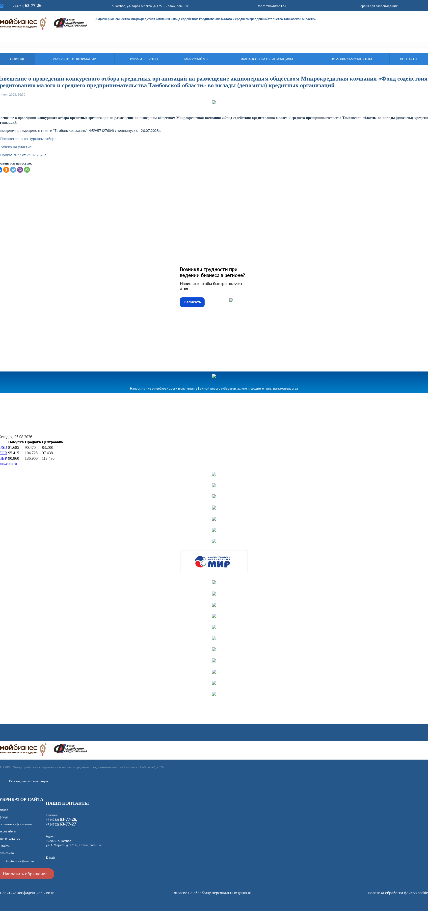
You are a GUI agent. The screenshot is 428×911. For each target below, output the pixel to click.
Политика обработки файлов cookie (398, 892)
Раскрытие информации (74, 59)
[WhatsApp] (27, 170)
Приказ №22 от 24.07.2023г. (23, 155)
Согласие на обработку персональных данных (211, 892)
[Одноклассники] (6, 170)
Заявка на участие (16, 146)
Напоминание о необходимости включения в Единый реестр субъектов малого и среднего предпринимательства (214, 388)
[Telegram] (13, 170)
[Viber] (20, 170)
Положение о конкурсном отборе (28, 138)
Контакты (408, 59)
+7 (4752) (26, 6)
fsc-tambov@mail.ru (272, 6)
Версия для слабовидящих (378, 6)
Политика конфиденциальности (27, 892)
